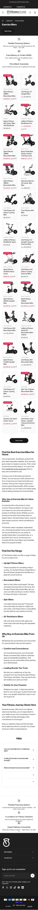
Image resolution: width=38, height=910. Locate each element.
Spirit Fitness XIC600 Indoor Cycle (9, 271)
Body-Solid (24, 149)
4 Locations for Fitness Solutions (19, 817)
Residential (8, 7)
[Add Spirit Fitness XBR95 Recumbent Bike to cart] (15, 143)
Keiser (5, 118)
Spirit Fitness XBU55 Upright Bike (9, 301)
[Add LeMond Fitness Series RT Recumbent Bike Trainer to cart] (33, 320)
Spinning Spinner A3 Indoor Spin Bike (27, 183)
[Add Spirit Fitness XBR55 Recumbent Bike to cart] (15, 84)
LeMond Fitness (26, 118)
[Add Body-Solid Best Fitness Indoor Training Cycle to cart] (33, 143)
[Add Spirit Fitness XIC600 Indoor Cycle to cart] (15, 261)
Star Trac (24, 386)
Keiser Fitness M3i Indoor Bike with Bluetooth (9, 123)
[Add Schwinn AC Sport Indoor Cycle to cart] (15, 411)
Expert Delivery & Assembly (19, 827)
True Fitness (25, 208)
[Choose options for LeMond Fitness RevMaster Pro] (33, 113)
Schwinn (6, 416)
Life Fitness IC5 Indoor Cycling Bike (9, 212)
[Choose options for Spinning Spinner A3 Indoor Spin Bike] (33, 173)
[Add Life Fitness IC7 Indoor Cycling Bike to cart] (15, 381)
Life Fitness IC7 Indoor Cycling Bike (9, 391)
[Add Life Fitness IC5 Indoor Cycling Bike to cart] (15, 202)
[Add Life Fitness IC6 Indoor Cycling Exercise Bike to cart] (33, 261)
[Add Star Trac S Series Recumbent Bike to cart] (33, 381)
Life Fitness (25, 89)
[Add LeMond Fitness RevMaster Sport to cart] (15, 232)
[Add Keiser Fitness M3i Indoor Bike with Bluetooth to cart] (15, 113)
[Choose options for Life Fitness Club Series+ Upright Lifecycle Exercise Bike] (33, 411)
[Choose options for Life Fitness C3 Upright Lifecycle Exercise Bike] (33, 232)
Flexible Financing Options (19, 43)
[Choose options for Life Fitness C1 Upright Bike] (33, 84)
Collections (9, 20)
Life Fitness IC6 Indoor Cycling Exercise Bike (27, 271)
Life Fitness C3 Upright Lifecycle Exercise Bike (27, 242)
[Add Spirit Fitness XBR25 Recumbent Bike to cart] (15, 173)
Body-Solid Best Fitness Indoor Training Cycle (27, 153)
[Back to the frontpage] (3, 20)
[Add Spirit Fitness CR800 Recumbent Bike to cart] (33, 291)
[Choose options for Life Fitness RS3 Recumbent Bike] (15, 320)
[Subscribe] (32, 876)
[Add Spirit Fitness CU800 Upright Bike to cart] (15, 352)
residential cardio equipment (15, 469)
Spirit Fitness (8, 89)
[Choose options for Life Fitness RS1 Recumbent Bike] (33, 352)
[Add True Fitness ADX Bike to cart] (33, 202)
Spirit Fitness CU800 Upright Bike (9, 362)
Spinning (24, 178)
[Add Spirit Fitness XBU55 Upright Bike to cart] (15, 291)
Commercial (21, 7)
